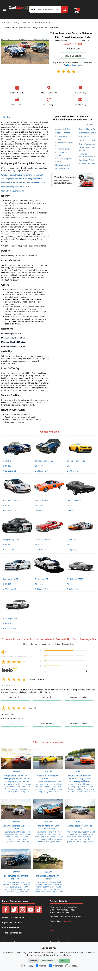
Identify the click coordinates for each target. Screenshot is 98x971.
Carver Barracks (62, 149)
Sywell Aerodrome (87, 144)
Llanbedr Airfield (62, 165)
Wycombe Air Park (87, 163)
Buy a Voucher (73, 55)
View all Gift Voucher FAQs (12, 191)
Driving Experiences (21, 22)
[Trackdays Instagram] (22, 912)
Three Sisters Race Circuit (87, 148)
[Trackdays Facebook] (6, 912)
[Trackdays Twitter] (14, 912)
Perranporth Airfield (87, 133)
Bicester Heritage (62, 133)
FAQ (51, 925)
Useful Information (10, 927)
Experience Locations (12, 922)
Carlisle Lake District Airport (64, 143)
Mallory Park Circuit (63, 168)
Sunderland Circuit (87, 140)
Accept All (64, 961)
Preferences (58, 966)
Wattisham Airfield (87, 160)
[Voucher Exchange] (73, 180)
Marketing (73, 966)
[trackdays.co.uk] (19, 9)
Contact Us (67, 921)
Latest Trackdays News (13, 917)
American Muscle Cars (41, 22)
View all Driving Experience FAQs (15, 186)
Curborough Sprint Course (63, 159)
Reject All (33, 961)
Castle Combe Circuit (61, 153)
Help (52, 930)
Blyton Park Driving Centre (63, 137)
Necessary (28, 966)
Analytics (43, 966)
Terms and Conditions (12, 933)
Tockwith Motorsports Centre (87, 155)
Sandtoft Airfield (86, 136)
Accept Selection (49, 961)
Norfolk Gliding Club (88, 129)
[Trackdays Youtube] (30, 912)
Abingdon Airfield (62, 129)
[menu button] (4, 9)
